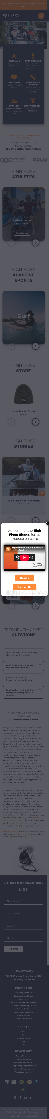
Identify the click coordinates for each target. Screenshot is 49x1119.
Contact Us (24, 587)
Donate (24, 577)
